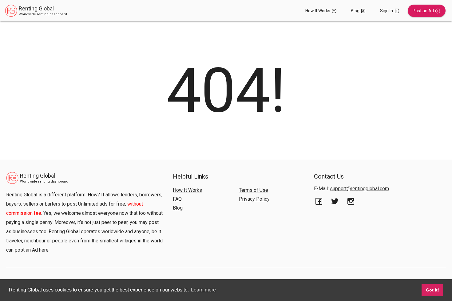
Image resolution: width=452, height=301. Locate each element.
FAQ (177, 199)
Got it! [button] (432, 289)
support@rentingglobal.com (359, 188)
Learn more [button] (203, 289)
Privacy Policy (254, 199)
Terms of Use (253, 190)
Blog (178, 208)
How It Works (187, 190)
